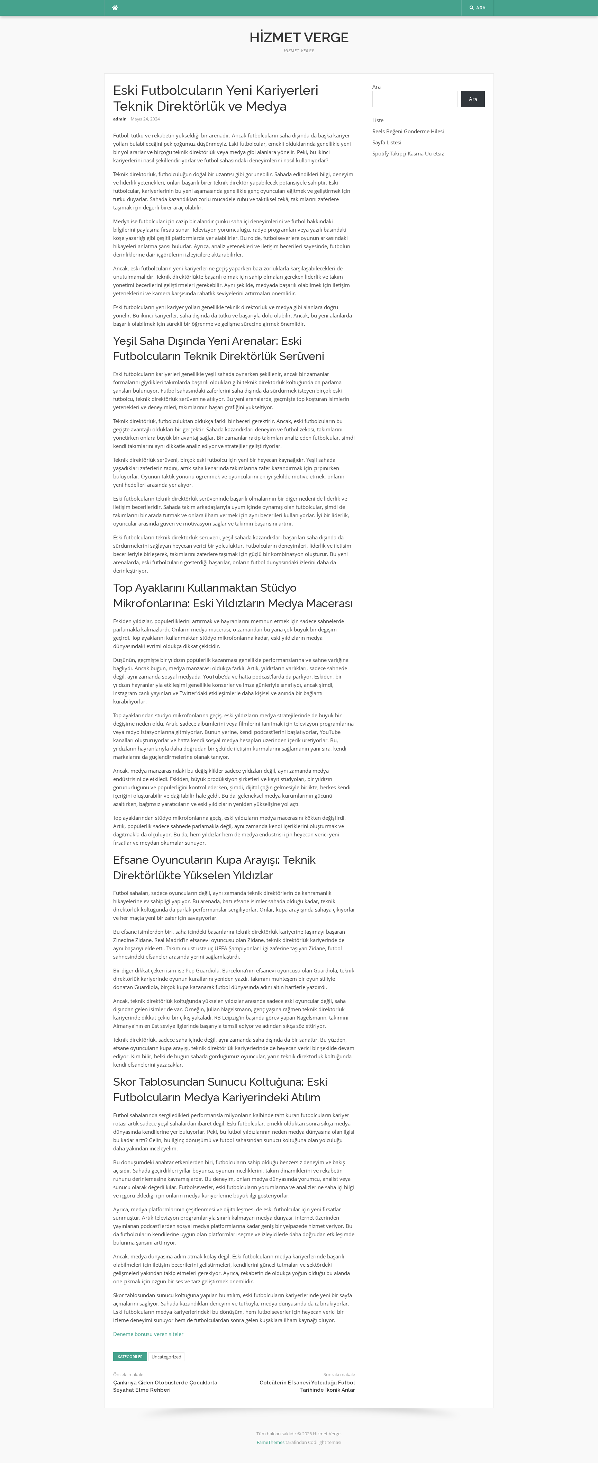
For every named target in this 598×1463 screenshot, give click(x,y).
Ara (376, 86)
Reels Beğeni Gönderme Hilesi (408, 131)
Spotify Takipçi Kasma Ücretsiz (408, 153)
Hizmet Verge (299, 37)
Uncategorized (166, 1357)
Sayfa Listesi (386, 142)
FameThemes (270, 1442)
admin (120, 119)
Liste (377, 120)
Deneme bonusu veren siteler (148, 1333)
